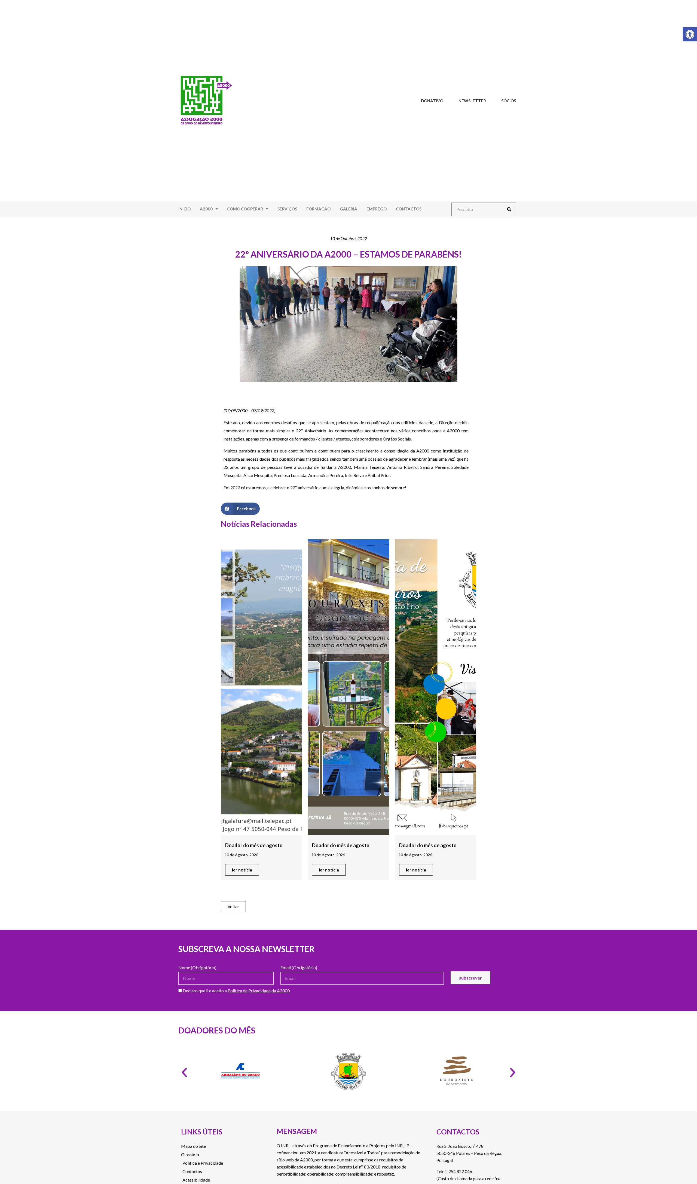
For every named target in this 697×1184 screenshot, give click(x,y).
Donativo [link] (432, 100)
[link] (690, 34)
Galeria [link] (348, 208)
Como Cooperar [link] (245, 208)
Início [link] (184, 208)
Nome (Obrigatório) (197, 967)
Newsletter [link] (472, 100)
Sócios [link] (508, 100)
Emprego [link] (376, 208)
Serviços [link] (287, 208)
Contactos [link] (408, 208)
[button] (240, 509)
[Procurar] (509, 209)
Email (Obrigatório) (298, 967)
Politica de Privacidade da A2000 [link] (259, 990)
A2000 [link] (206, 208)
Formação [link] (318, 208)
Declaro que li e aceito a (236, 991)
